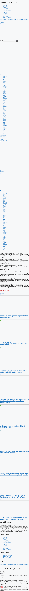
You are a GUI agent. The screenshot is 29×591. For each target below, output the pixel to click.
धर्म (3, 88)
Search (1, 40)
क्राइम (4, 85)
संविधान (4, 93)
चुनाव (4, 97)
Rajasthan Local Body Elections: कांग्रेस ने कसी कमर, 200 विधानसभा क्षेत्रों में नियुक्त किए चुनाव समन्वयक (14, 371)
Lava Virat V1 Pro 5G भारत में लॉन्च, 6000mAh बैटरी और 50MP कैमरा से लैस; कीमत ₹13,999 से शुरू (13, 518)
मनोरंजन (4, 90)
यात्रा (4, 92)
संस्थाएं (4, 100)
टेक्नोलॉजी (5, 98)
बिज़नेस (4, 87)
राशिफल (4, 91)
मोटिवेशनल (5, 96)
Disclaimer (5, 7)
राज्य (4, 80)
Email (1, 571)
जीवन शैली (5, 86)
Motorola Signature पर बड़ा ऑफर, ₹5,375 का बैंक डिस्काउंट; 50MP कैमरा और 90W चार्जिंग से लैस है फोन (13, 496)
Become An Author (7, 10)
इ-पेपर (4, 95)
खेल (3, 103)
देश (3, 79)
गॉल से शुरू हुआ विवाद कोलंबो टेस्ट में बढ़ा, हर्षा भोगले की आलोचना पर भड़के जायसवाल (12, 426)
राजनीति (4, 81)
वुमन (3, 101)
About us (5, 5)
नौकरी (4, 82)
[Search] (17, 41)
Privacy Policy (6, 8)
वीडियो (4, 102)
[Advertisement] (14, 57)
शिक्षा (4, 84)
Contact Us (5, 6)
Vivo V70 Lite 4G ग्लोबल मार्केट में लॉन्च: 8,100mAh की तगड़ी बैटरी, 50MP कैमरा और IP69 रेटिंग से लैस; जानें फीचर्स (14, 474)
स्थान (4, 77)
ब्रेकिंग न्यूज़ (5, 76)
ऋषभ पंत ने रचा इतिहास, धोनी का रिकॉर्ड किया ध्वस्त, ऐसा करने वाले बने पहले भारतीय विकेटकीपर (14, 452)
